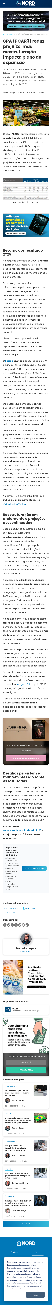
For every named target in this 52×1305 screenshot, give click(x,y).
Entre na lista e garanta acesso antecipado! (26, 745)
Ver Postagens (25, 952)
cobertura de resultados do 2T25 (22, 830)
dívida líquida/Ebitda (14, 504)
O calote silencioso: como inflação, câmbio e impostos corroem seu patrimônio (18, 1120)
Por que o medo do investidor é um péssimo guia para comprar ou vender (16, 1148)
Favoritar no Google (36, 868)
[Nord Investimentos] (25, 3)
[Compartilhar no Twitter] (8, 925)
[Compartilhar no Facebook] (5, 925)
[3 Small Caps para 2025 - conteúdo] (26, 225)
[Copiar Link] (27, 925)
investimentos (9, 912)
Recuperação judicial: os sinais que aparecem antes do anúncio (17, 1093)
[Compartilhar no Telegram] (19, 925)
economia (10, 1197)
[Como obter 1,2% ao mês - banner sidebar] (26, 977)
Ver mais (26, 1224)
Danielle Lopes (9, 93)
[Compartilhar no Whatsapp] (16, 925)
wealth (9, 1114)
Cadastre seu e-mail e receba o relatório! (26, 1056)
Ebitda (9, 360)
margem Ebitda (24, 684)
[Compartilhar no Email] (23, 925)
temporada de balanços (13, 908)
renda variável (31, 908)
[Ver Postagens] (26, 939)
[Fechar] (49, 1302)
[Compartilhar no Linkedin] (12, 925)
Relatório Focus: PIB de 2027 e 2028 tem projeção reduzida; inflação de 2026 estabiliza (18, 1203)
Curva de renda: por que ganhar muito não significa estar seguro (17, 1175)
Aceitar (35, 1295)
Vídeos (37, 1252)
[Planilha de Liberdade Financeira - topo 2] (26, 21)
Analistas (14, 1252)
